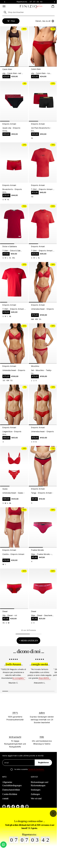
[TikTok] (8, 806)
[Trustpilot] (17, 806)
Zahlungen (35, 794)
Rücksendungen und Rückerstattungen (39, 784)
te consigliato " (18, 678)
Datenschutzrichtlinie (11, 790)
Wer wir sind (36, 798)
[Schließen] (53, 813)
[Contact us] (3, 844)
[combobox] (28, 12)
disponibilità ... (45, 678)
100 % (15, 713)
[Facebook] (13, 806)
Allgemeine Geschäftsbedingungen (11, 784)
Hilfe (42, 737)
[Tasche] (52, 6)
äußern (42, 713)
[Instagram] (4, 806)
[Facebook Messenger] (27, 806)
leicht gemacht (15, 737)
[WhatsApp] (22, 806)
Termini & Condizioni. (36, 769)
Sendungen (35, 790)
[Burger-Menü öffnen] (4, 6)
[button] (52, 6)
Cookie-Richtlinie (9, 794)
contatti (5, 798)
